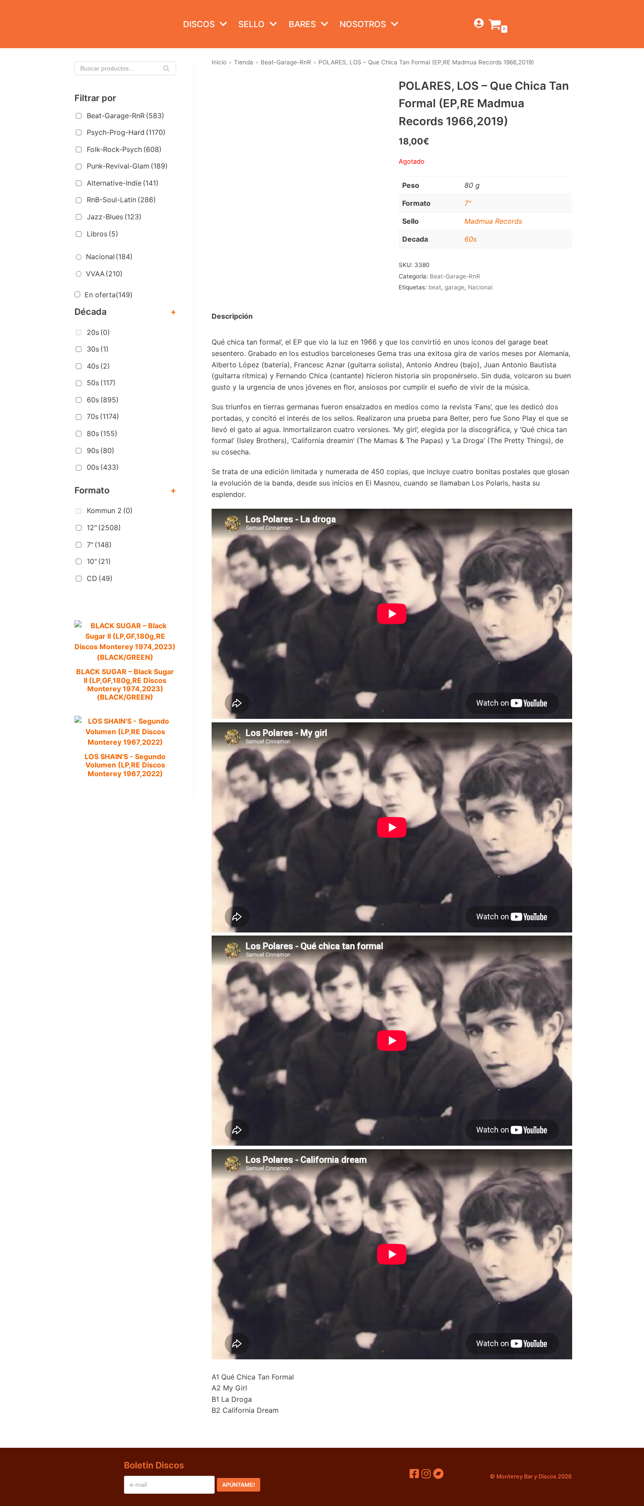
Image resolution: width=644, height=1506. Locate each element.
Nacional (109, 256)
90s (100, 450)
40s (98, 366)
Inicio (219, 62)
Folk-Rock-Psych (124, 149)
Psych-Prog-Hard (126, 132)
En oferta (109, 294)
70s (103, 416)
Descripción (232, 316)
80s (102, 433)
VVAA (104, 273)
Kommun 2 (110, 510)
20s (98, 332)
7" (99, 544)
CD (100, 578)
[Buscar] (166, 68)
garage (454, 287)
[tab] (232, 316)
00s (103, 467)
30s (98, 349)
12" (104, 527)
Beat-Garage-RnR (125, 115)
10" (99, 561)
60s (103, 399)
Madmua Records (493, 221)
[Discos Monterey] (92, 24)
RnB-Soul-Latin (121, 199)
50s (101, 382)
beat (434, 287)
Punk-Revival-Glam (127, 166)
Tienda (243, 62)
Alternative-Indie (123, 183)
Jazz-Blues (114, 216)
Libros (102, 233)
